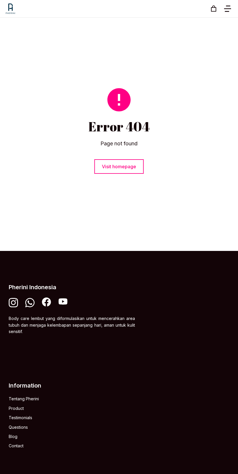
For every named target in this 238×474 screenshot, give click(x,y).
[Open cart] (213, 8)
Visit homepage (119, 166)
